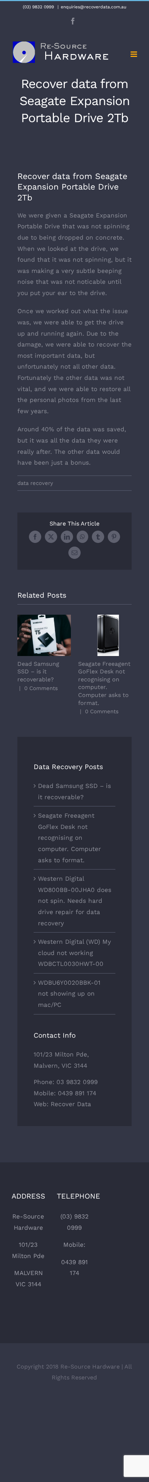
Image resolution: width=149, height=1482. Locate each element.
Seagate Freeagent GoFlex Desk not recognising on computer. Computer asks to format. (105, 635)
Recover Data (71, 1104)
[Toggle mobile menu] (134, 54)
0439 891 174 (77, 1093)
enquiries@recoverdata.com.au (93, 6)
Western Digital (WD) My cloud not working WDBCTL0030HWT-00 (74, 952)
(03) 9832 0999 (38, 6)
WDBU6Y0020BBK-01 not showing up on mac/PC (69, 993)
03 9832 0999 (77, 1081)
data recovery (35, 483)
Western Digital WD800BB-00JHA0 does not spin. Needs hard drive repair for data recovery (74, 900)
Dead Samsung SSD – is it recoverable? (44, 635)
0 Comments (41, 688)
